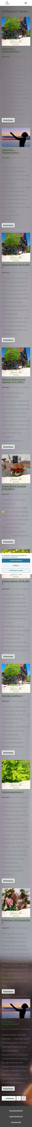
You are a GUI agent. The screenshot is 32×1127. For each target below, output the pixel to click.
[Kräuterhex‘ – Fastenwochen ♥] (16, 137)
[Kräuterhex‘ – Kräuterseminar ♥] (16, 31)
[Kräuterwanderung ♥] (16, 774)
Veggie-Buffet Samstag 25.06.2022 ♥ (14, 487)
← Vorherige (9, 1098)
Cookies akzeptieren (16, 560)
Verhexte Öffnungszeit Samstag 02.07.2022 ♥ (13, 380)
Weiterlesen (9, 119)
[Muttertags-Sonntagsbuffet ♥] (16, 902)
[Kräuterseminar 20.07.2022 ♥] (16, 247)
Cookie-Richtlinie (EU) (16, 1116)
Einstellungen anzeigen (16, 570)
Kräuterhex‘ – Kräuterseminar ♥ (11, 50)
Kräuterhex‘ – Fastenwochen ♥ (10, 151)
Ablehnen (16, 565)
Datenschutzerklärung (16, 1110)
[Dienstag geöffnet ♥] (16, 678)
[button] (26, 3)
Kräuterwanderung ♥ (12, 792)
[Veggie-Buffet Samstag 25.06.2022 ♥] (16, 468)
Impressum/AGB (16, 1122)
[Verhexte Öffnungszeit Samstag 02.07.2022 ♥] (16, 361)
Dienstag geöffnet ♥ (12, 696)
